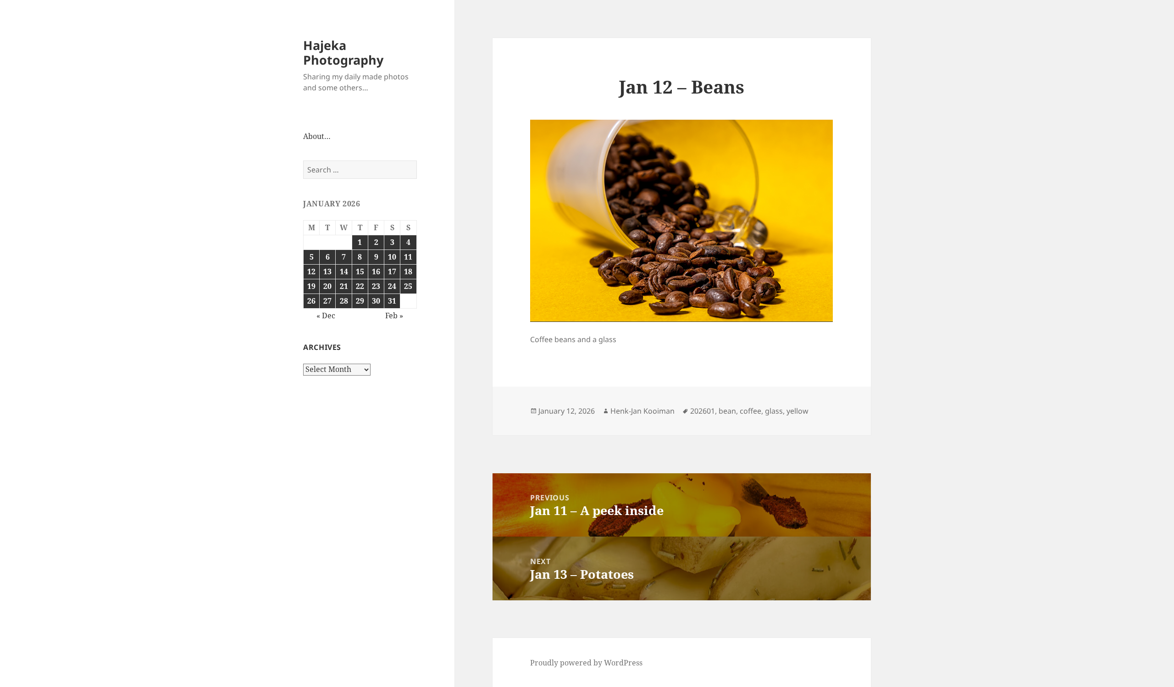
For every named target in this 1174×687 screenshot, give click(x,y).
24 (392, 286)
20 (327, 286)
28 (344, 301)
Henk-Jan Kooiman (642, 411)
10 (392, 257)
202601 (702, 411)
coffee (750, 411)
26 (311, 301)
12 (311, 271)
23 (376, 286)
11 (408, 257)
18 (408, 271)
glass (774, 411)
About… (317, 136)
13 (327, 271)
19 (311, 286)
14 (344, 271)
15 (360, 271)
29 (360, 301)
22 (360, 286)
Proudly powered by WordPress (586, 663)
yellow (797, 411)
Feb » (394, 315)
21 (344, 286)
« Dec (325, 315)
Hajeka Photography (343, 52)
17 (392, 271)
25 (408, 286)
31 (392, 301)
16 (376, 271)
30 (376, 301)
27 (327, 301)
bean (727, 411)
